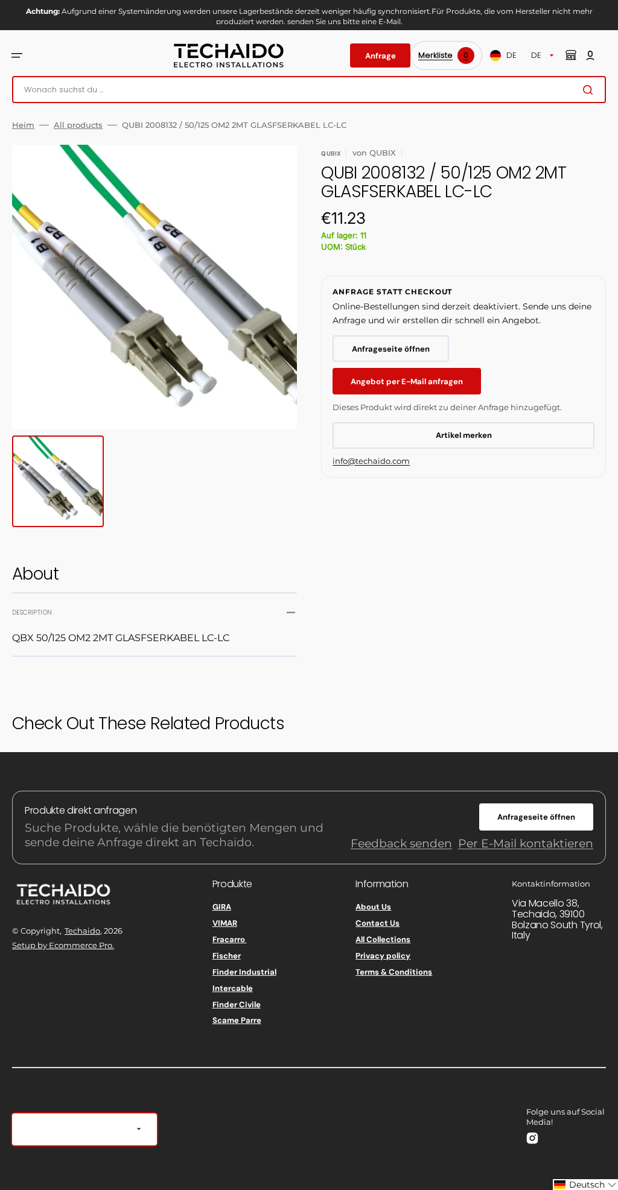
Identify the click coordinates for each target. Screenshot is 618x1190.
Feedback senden (401, 843)
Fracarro (229, 939)
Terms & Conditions (393, 972)
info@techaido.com (371, 461)
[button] (17, 55)
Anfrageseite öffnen (391, 349)
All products (78, 125)
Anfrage (380, 56)
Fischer (226, 956)
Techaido (82, 930)
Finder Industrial (244, 972)
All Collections (382, 939)
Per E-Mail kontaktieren (525, 843)
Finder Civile (236, 1004)
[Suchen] (590, 90)
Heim (23, 125)
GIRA (221, 907)
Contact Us (377, 923)
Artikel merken (464, 435)
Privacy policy (382, 956)
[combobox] (309, 89)
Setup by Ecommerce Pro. (63, 945)
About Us (373, 907)
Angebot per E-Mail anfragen (407, 381)
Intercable (232, 988)
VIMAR (224, 923)
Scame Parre (236, 1020)
